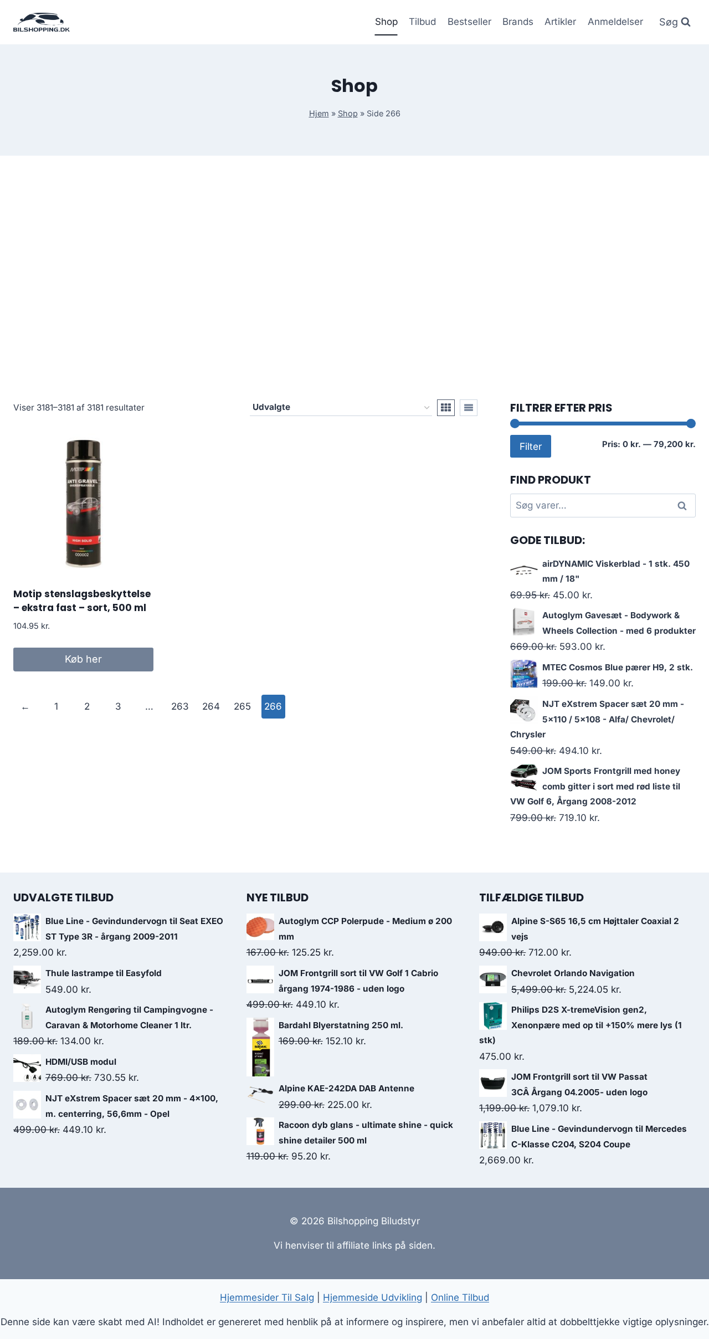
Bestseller (469, 21)
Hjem (319, 113)
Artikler (560, 21)
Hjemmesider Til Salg (267, 1297)
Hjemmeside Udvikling (372, 1297)
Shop (386, 21)
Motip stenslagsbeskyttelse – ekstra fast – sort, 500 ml (82, 601)
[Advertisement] (354, 277)
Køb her (83, 659)
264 (211, 706)
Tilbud (422, 21)
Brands (517, 21)
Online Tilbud (460, 1297)
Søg (684, 505)
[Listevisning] (468, 407)
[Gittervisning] (446, 407)
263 (180, 706)
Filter (531, 446)
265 (242, 706)
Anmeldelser (615, 21)
